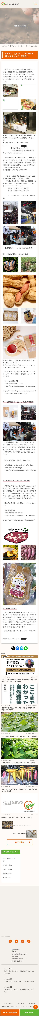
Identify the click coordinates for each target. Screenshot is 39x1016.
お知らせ (21, 1003)
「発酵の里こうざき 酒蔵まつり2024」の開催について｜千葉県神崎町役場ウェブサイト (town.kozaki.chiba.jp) (19, 183)
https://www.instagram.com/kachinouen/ (19, 520)
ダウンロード (24, 638)
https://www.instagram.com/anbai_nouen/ (19, 391)
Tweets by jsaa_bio (5, 936)
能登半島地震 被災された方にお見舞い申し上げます (22, 825)
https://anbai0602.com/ (13, 383)
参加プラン (15, 1006)
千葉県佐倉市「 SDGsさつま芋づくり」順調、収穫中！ (19, 763)
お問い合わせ (29, 1013)
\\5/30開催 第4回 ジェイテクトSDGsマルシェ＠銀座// (19, 736)
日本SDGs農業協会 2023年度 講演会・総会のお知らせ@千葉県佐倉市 (19, 709)
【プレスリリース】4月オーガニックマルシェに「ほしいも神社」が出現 (19, 790)
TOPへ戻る (19, 842)
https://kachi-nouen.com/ (14, 513)
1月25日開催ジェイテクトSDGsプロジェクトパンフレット (11, 638)
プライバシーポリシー (29, 1006)
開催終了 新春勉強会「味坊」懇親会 (19, 833)
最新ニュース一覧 (16, 46)
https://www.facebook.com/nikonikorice (20, 470)
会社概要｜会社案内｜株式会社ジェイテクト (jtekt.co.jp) (19, 151)
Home (4, 46)
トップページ (8, 1003)
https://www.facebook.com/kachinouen (19, 515)
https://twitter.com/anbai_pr (15, 393)
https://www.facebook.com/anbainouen (19, 386)
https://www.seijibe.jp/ (13, 467)
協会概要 (32, 1003)
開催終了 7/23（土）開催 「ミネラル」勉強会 (16, 817)
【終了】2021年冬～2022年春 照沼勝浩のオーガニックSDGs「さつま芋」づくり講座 (19, 680)
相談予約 (5, 1006)
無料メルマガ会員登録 (10, 1013)
